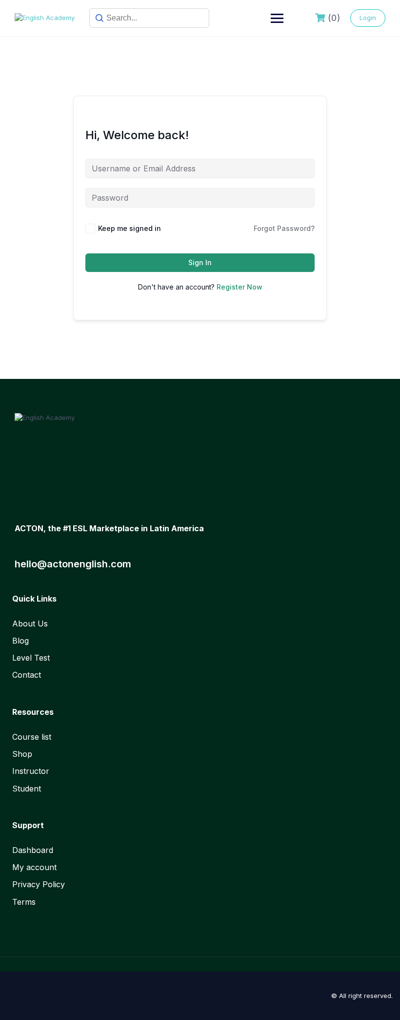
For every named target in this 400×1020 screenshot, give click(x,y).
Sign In (200, 262)
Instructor (30, 771)
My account (34, 867)
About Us (30, 623)
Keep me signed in (129, 228)
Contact (26, 675)
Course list (31, 737)
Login (368, 17)
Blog (20, 640)
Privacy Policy (38, 884)
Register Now (239, 287)
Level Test (31, 658)
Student (26, 788)
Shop (22, 754)
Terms (24, 902)
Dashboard (32, 850)
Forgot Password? (284, 228)
